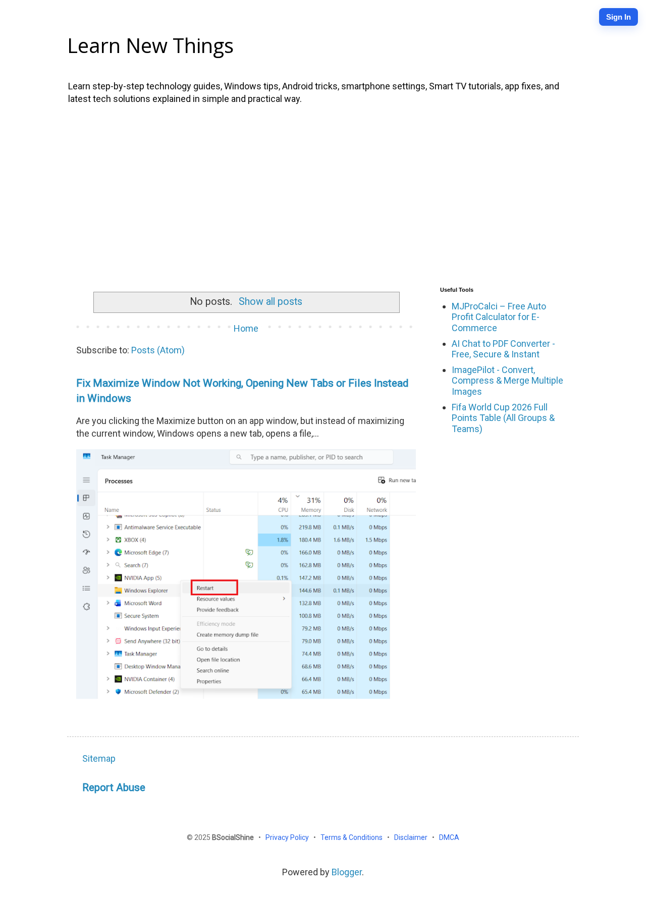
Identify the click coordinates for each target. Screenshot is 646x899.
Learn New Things (150, 45)
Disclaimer (411, 837)
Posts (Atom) (158, 350)
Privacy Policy (287, 837)
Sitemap (99, 758)
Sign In (618, 17)
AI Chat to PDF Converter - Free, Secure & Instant (503, 349)
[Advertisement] (323, 193)
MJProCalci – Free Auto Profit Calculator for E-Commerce (499, 317)
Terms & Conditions (352, 837)
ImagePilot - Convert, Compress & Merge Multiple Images (507, 380)
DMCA (449, 837)
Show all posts (270, 301)
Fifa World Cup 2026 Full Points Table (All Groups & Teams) (503, 418)
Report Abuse (113, 787)
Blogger (347, 872)
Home (246, 328)
